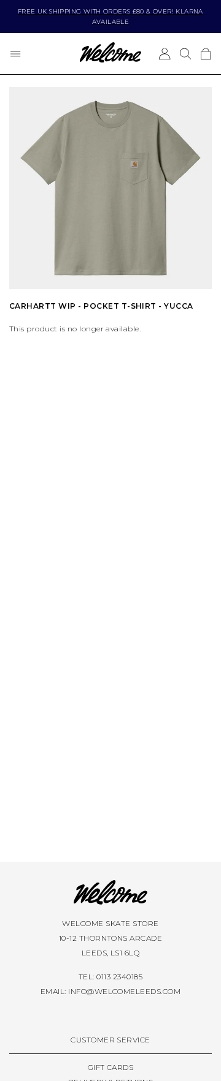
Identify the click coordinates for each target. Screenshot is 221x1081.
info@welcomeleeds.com (124, 991)
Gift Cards (111, 1067)
